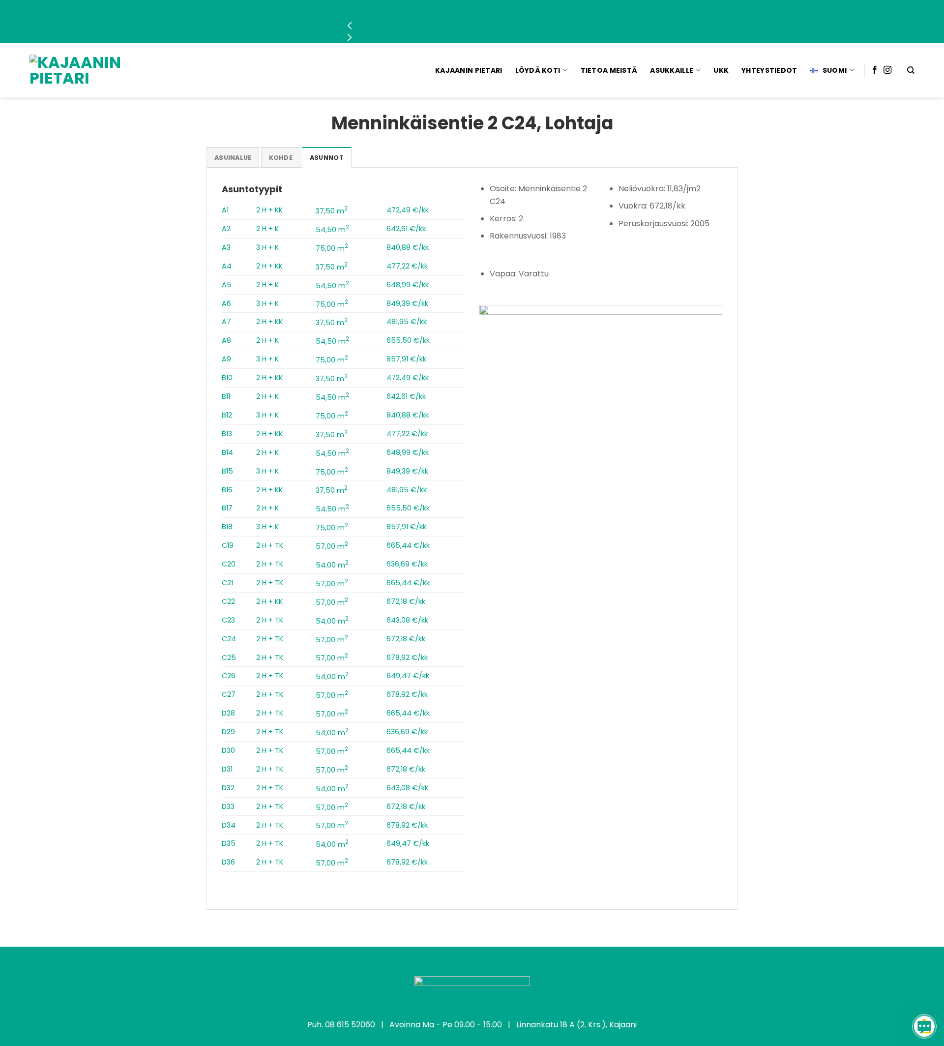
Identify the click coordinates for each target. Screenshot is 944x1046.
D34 (229, 825)
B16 (227, 490)
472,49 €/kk (407, 210)
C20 (229, 564)
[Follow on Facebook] (875, 70)
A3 (226, 247)
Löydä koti (537, 70)
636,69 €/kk (407, 564)
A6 (226, 303)
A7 (226, 322)
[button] (472, 25)
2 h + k (267, 229)
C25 (229, 657)
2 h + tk (269, 545)
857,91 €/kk (406, 359)
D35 (229, 843)
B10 (227, 378)
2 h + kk (269, 210)
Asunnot (327, 157)
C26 (229, 676)
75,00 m (332, 248)
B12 (227, 415)
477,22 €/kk (407, 266)
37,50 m (332, 211)
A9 (226, 359)
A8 (226, 340)
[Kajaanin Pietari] (88, 70)
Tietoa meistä (609, 70)
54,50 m (332, 230)
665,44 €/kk (408, 545)
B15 (227, 471)
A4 (227, 266)
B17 (227, 508)
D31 (227, 769)
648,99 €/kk (407, 285)
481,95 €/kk (406, 322)
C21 (227, 583)
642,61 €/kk (406, 229)
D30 (228, 750)
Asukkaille (671, 70)
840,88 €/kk (407, 247)
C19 (228, 545)
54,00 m (332, 565)
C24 (229, 639)
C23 (228, 620)
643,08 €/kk (407, 620)
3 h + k (267, 247)
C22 (228, 601)
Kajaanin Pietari (468, 70)
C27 (229, 694)
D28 (228, 713)
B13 (227, 434)
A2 (226, 229)
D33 (228, 806)
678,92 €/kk (407, 657)
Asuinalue (232, 157)
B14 (227, 452)
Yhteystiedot (769, 70)
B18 (227, 527)
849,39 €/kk (407, 303)
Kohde (281, 157)
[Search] (910, 70)
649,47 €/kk (407, 676)
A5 (227, 285)
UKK (721, 70)
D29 (228, 732)
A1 (225, 210)
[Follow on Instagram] (887, 70)
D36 (228, 862)
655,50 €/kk (408, 340)
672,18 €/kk (405, 601)
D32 (228, 788)
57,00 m (332, 546)
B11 (226, 396)
